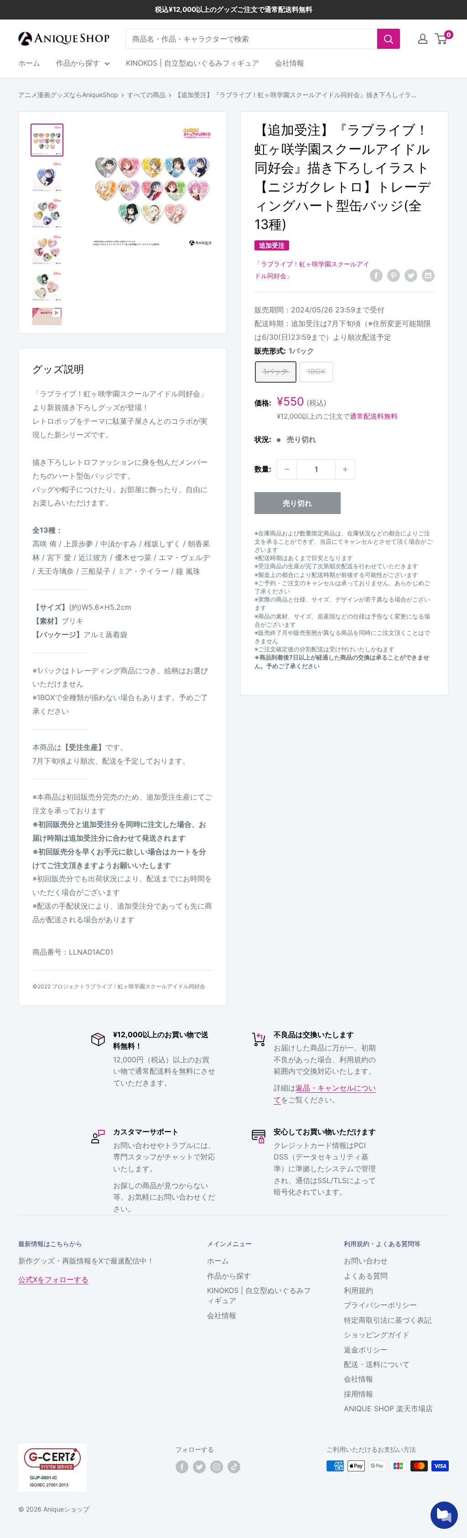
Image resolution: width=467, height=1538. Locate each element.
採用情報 (358, 1393)
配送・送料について (377, 1364)
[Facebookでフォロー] (182, 1466)
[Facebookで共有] (376, 275)
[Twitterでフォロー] (199, 1466)
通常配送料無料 (374, 416)
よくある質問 (366, 1275)
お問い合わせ (366, 1260)
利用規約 (358, 1290)
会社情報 (289, 63)
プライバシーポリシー (380, 1304)
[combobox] (251, 39)
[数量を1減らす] (286, 469)
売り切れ (297, 503)
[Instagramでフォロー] (216, 1466)
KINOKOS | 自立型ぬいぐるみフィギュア (192, 63)
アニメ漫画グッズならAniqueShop (68, 95)
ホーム (29, 63)
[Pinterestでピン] (393, 275)
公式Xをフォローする (53, 1279)
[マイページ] (422, 39)
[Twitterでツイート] (411, 275)
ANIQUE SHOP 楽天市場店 (388, 1408)
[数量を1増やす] (345, 469)
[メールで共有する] (428, 275)
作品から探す (78, 63)
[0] (441, 38)
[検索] (388, 39)
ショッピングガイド (377, 1334)
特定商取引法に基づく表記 (387, 1320)
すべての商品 (146, 95)
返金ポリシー (366, 1349)
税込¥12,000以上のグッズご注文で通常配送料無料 (233, 9)
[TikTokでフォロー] (234, 1466)
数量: (262, 468)
